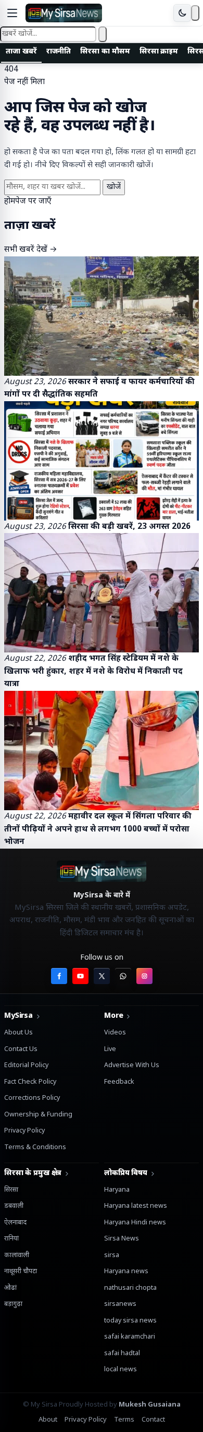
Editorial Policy (26, 1065)
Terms (124, 1419)
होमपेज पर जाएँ (28, 201)
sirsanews (120, 1304)
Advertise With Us (131, 1065)
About (48, 1419)
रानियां (11, 1239)
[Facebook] (59, 976)
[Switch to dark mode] (182, 13)
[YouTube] (80, 976)
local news (120, 1370)
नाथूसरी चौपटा (20, 1271)
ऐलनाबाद (15, 1223)
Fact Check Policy (30, 1082)
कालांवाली (16, 1255)
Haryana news (126, 1271)
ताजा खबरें (21, 52)
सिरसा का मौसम (105, 52)
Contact (153, 1419)
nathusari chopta (130, 1288)
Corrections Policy (32, 1098)
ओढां (10, 1288)
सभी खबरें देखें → (30, 249)
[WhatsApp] (123, 976)
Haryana (117, 1190)
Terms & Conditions (35, 1147)
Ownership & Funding (38, 1115)
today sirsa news (130, 1321)
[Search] (195, 13)
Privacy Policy (24, 1131)
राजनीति (58, 52)
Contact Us (20, 1049)
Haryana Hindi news (135, 1223)
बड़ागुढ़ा (13, 1304)
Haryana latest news (135, 1206)
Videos (115, 1033)
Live (110, 1049)
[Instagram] (144, 976)
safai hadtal (122, 1353)
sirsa (111, 1255)
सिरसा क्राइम (159, 52)
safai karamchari (129, 1337)
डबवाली (13, 1206)
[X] (102, 976)
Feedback (119, 1082)
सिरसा (11, 1190)
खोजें (114, 187)
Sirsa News (121, 1239)
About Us (18, 1033)
